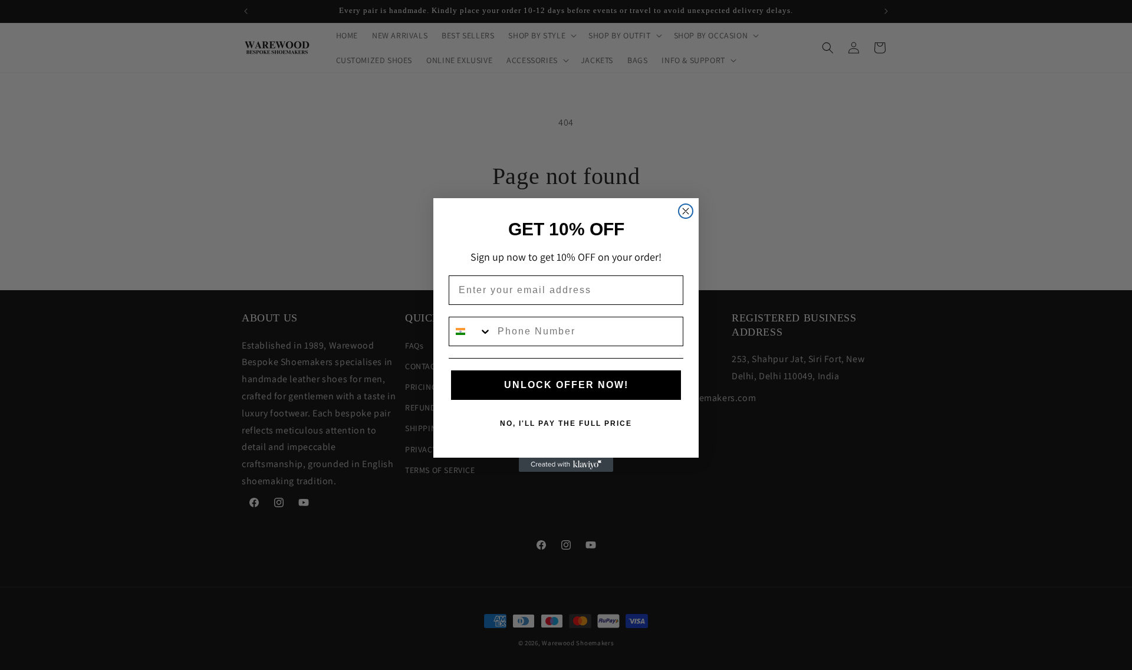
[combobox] (470, 331)
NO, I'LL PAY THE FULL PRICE (566, 423)
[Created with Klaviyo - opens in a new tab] (566, 465)
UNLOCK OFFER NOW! (566, 385)
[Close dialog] (686, 211)
